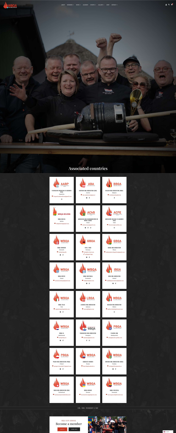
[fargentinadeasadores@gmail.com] (52, 196)
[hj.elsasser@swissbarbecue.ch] (53, 394)
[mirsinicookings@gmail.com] (53, 280)
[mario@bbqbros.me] (82, 308)
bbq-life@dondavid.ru (89, 366)
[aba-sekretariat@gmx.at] (81, 194)
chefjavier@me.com (89, 280)
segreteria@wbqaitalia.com (62, 309)
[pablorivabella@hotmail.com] (106, 308)
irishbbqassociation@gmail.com (115, 280)
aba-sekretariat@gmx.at (89, 195)
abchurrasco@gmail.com (88, 225)
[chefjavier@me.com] (82, 280)
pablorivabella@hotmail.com (115, 309)
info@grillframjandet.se (115, 366)
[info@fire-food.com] (82, 251)
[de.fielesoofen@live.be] (108, 194)
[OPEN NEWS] (80, 5)
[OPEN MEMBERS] (73, 5)
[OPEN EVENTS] (95, 5)
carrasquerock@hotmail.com (115, 394)
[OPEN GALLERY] (103, 5)
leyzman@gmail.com (88, 337)
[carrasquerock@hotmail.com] (106, 394)
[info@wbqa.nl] (57, 337)
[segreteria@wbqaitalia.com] (54, 308)
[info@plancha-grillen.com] (107, 337)
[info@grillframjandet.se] (107, 365)
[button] (169, 4)
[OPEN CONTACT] (117, 5)
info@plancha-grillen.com (115, 337)
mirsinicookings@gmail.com (62, 280)
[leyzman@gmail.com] (82, 337)
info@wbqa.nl (62, 337)
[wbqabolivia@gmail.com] (54, 223)
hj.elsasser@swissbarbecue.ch (62, 394)
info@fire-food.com (89, 252)
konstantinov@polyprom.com (89, 394)
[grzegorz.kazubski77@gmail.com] (52, 365)
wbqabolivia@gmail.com (62, 223)
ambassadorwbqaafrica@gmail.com (115, 252)
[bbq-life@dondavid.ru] (81, 365)
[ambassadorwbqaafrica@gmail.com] (104, 251)
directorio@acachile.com (115, 225)
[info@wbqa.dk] (57, 251)
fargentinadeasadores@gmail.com (63, 196)
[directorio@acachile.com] (107, 224)
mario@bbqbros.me (89, 309)
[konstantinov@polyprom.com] (79, 394)
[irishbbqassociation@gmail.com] (105, 280)
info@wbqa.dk (62, 252)
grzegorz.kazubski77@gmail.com (62, 366)
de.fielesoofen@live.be (115, 195)
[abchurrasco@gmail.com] (81, 224)
